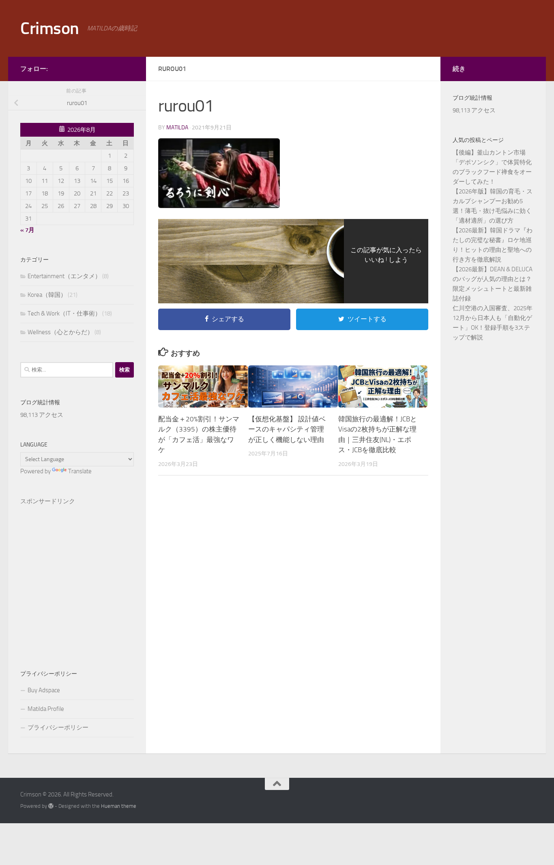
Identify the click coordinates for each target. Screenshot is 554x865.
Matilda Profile (46, 709)
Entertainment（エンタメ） (64, 276)
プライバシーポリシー (58, 727)
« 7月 (27, 230)
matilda (177, 127)
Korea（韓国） (47, 294)
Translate (80, 471)
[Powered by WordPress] (51, 806)
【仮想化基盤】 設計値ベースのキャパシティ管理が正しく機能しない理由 (287, 429)
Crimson (49, 28)
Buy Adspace (44, 690)
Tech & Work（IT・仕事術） (64, 313)
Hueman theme (118, 806)
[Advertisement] (77, 574)
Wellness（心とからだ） (60, 332)
